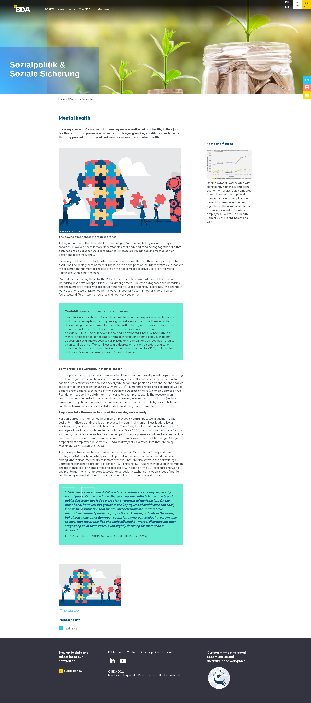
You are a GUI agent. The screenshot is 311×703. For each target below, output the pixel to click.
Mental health (69, 620)
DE (287, 2)
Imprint (167, 652)
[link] (229, 164)
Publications (116, 652)
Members (103, 9)
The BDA (85, 9)
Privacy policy (150, 652)
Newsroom (65, 9)
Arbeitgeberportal (306, 4)
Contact (132, 652)
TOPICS (49, 9)
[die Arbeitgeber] (28, 9)
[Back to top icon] (295, 696)
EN (287, 7)
